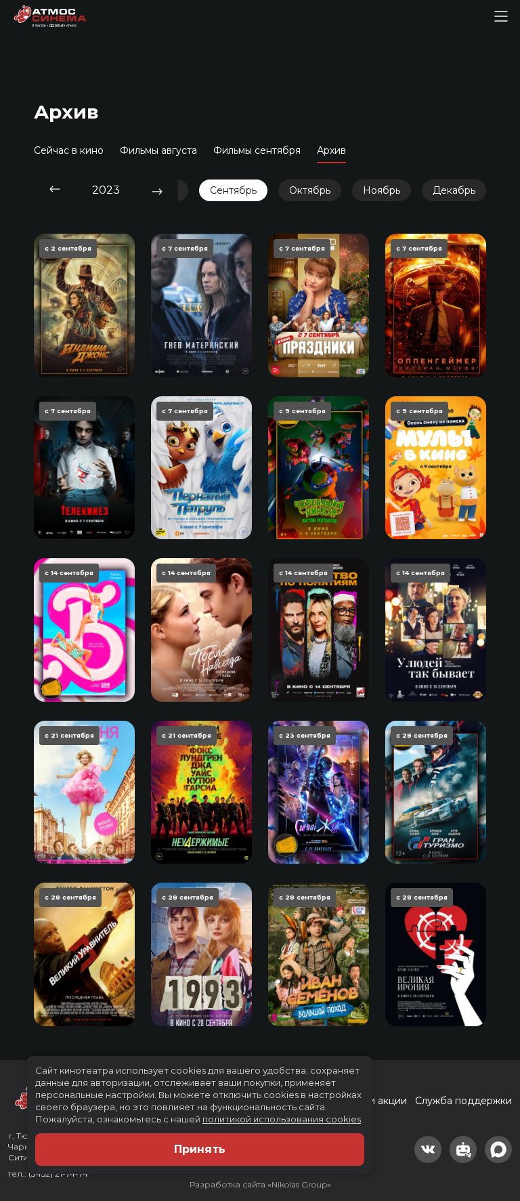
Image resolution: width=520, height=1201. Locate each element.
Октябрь (309, 190)
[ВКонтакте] (427, 1149)
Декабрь (454, 190)
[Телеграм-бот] (463, 1149)
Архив (331, 150)
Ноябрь (381, 190)
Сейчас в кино (69, 150)
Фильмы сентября (257, 150)
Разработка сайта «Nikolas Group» (260, 1184)
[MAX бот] (498, 1149)
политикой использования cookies (281, 1119)
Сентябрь (233, 190)
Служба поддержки (463, 1101)
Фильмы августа (158, 150)
